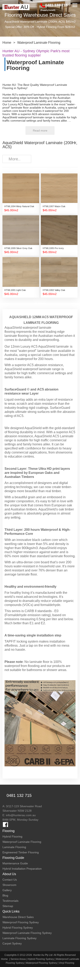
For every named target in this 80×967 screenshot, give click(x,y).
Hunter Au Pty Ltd (43, 955)
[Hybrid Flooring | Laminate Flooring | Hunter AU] (16, 7)
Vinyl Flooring (66, 963)
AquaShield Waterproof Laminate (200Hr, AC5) (39, 144)
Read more (40, 130)
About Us (9, 874)
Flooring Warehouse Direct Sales (40, 15)
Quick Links (10, 911)
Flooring (8, 831)
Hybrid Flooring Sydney (41, 959)
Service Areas (18, 959)
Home (6, 42)
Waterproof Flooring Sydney (41, 963)
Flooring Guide (13, 857)
